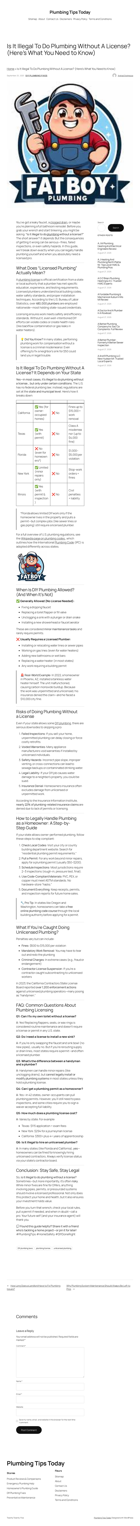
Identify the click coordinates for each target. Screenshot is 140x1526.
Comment (21, 1346)
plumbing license (29, 279)
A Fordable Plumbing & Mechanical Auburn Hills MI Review (110, 297)
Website (19, 1407)
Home (10, 69)
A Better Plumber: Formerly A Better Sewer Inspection (110, 343)
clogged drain (58, 222)
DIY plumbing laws (25, 1248)
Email (19, 1394)
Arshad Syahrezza (125, 75)
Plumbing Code (64, 542)
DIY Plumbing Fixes (36, 75)
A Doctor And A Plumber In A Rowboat (110, 311)
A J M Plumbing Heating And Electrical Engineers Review (109, 246)
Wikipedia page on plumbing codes (43, 538)
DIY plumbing (63, 723)
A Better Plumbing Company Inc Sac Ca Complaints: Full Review (110, 327)
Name (19, 1381)
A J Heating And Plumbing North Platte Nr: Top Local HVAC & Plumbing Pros (109, 263)
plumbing (53, 234)
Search (101, 222)
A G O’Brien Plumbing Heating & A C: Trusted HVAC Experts (109, 281)
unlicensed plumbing (62, 1248)
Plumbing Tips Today (70, 12)
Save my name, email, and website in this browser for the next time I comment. (47, 1421)
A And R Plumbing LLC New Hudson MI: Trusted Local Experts (110, 359)
